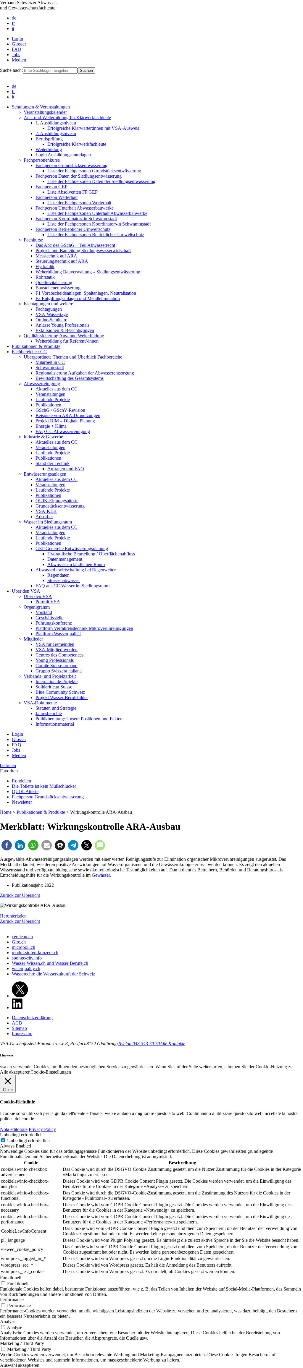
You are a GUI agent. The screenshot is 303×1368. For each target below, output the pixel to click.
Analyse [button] (7, 1321)
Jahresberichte (49, 713)
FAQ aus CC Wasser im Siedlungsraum (72, 585)
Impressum (22, 1033)
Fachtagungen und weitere (48, 303)
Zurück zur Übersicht (20, 895)
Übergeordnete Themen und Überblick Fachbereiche (73, 356)
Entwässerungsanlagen (45, 473)
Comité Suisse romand (57, 665)
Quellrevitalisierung (54, 282)
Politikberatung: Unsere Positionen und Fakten (79, 718)
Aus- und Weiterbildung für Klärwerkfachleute (67, 117)
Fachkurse (33, 239)
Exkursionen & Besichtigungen (65, 330)
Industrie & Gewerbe (43, 436)
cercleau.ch (22, 936)
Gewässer (101, 875)
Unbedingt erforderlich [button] (21, 1134)
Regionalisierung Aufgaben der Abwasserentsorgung (85, 372)
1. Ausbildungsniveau (56, 122)
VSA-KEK (46, 511)
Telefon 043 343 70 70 (139, 1043)
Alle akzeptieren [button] (15, 1071)
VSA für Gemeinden (55, 644)
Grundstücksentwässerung (60, 505)
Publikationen (48, 404)
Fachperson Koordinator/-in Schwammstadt (76, 218)
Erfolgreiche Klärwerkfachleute (76, 144)
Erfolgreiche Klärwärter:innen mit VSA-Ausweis (93, 128)
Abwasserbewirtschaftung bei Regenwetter (76, 569)
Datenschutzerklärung (32, 1017)
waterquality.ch (26, 968)
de (14, 17)
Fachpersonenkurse (42, 160)
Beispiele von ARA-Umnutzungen (68, 415)
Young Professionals (55, 660)
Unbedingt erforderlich (28, 1140)
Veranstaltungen (50, 394)
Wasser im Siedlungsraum (48, 521)
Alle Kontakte (172, 1043)
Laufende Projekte (53, 399)
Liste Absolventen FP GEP (72, 191)
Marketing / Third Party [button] (22, 1343)
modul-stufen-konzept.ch (35, 952)
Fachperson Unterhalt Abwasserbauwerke (75, 207)
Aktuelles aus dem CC (57, 388)
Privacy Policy (42, 1129)
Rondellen (21, 780)
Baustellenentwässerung (58, 287)
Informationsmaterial (55, 724)
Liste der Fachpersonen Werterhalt (79, 202)
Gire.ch (19, 941)
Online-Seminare (51, 319)
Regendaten (58, 575)
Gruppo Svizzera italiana (59, 670)
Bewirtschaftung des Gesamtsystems (70, 378)
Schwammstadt (50, 367)
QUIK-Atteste (25, 791)
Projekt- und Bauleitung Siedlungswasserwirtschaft (83, 250)
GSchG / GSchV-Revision (60, 410)
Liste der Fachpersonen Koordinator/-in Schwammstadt (99, 223)
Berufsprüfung (49, 138)
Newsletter (22, 802)
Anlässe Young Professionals (62, 325)
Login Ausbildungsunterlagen (63, 154)
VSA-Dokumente (40, 702)
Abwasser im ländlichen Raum (76, 564)
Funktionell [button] (10, 1277)
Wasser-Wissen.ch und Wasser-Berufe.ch (50, 963)
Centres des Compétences (59, 654)
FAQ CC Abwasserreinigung (63, 431)
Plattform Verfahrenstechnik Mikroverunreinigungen (84, 628)
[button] (6, 845)
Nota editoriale (14, 1129)
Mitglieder (33, 638)
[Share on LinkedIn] (17, 1007)
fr (13, 23)
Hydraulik (45, 266)
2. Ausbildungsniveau (56, 133)
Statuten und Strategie (56, 708)
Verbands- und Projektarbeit (50, 676)
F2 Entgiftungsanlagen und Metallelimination (78, 298)
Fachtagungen (49, 309)
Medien (19, 59)
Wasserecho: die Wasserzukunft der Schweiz (53, 973)
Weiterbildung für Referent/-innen (67, 340)
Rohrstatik (45, 277)
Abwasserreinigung (42, 383)
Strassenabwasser (63, 580)
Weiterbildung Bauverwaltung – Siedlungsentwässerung (88, 271)
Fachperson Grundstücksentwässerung (71, 165)
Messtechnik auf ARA (56, 255)
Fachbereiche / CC (29, 351)
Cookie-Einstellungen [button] (50, 1071)
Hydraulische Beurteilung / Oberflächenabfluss (91, 553)
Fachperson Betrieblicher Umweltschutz (73, 229)
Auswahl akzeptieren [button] (19, 1365)
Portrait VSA (48, 601)
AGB (17, 1022)
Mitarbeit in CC (50, 362)
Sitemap (19, 1028)
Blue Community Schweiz (60, 692)
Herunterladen (13, 915)
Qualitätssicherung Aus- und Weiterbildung (64, 335)
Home (6, 812)
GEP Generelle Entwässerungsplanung (72, 548)
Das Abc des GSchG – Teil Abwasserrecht (75, 245)
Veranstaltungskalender (45, 112)
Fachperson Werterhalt (57, 197)
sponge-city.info (27, 957)
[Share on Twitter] (20, 995)
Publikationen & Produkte (36, 346)
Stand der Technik (53, 463)
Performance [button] (12, 1299)
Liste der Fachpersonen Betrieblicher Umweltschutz (95, 234)
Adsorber (44, 516)
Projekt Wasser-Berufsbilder (62, 697)
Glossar (19, 43)
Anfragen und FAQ (65, 468)
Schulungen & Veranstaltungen (41, 106)
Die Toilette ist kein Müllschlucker (44, 786)
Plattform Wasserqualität (58, 633)
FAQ (16, 49)
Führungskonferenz (54, 622)
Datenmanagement (64, 559)
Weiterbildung (49, 149)
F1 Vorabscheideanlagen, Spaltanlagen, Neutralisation (86, 293)
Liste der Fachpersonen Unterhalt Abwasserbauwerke (97, 213)
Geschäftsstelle (49, 617)
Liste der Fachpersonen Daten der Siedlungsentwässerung (101, 181)
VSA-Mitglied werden (57, 649)
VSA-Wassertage (52, 314)
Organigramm (37, 607)
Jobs (16, 54)
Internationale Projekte (57, 681)
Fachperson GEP (51, 186)
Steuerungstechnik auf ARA (62, 261)
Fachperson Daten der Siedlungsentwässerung (79, 176)
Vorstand (44, 612)
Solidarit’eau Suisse (54, 686)
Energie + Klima (51, 426)
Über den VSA (26, 591)
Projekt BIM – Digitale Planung (65, 420)
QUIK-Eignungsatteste (57, 500)
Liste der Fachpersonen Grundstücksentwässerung (94, 170)
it (13, 28)
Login (17, 38)
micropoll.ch (23, 947)
